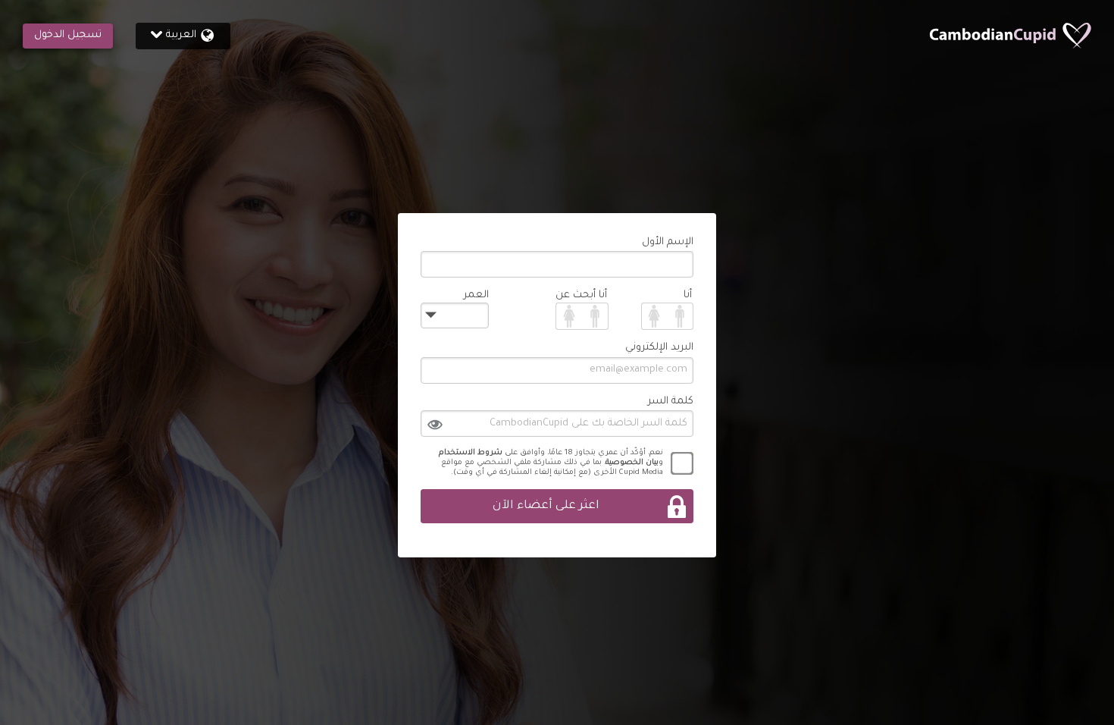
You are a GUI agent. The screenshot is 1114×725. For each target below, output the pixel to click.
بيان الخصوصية (632, 463)
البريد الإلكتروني (659, 347)
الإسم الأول (667, 242)
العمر (476, 295)
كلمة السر (670, 401)
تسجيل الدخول (68, 35)
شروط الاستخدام (470, 453)
